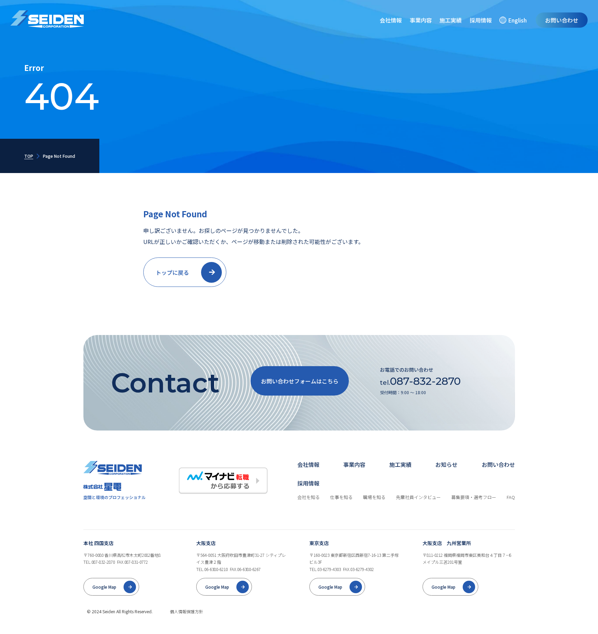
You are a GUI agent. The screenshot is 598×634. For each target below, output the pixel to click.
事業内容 (421, 20)
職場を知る (374, 497)
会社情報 (391, 20)
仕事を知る (341, 497)
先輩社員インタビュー (418, 497)
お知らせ (446, 464)
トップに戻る (172, 272)
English (517, 20)
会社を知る (308, 497)
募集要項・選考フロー (473, 497)
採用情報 (481, 20)
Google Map (104, 587)
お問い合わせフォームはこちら (299, 381)
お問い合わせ (561, 20)
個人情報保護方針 (186, 611)
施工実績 (451, 20)
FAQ (511, 497)
